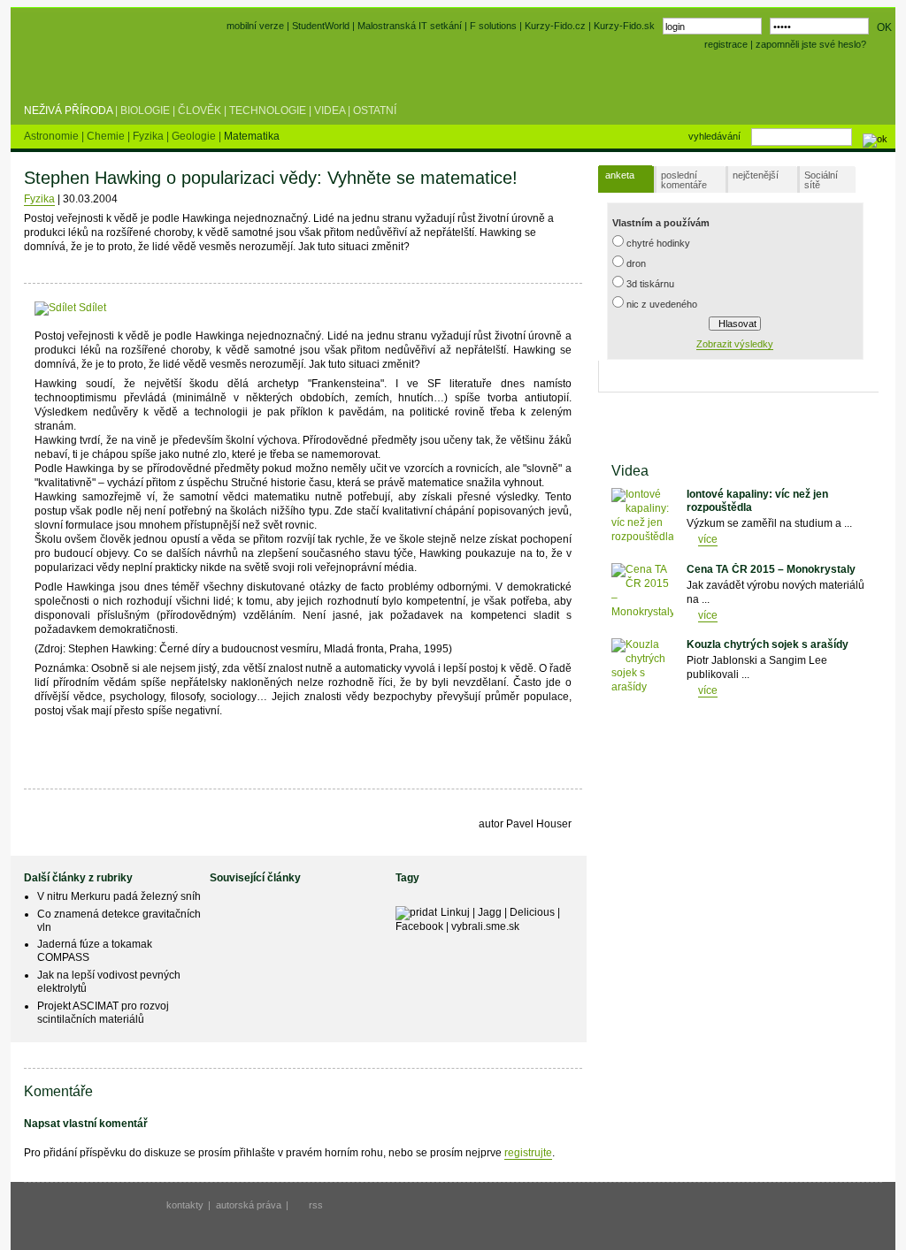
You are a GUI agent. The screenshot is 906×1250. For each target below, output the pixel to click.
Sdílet (91, 307)
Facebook (419, 926)
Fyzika (149, 136)
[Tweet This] (134, 307)
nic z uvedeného (661, 304)
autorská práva (248, 1205)
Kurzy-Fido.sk (624, 25)
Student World (71, 69)
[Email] (215, 307)
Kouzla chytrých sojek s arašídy (767, 644)
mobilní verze (255, 25)
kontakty (184, 1205)
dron (636, 263)
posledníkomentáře (684, 180)
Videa (329, 110)
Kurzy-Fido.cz (556, 25)
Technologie (267, 110)
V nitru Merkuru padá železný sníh (119, 896)
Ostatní (374, 110)
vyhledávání (714, 136)
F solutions (493, 25)
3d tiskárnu (650, 283)
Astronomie (52, 136)
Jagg (490, 912)
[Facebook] (117, 307)
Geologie (195, 136)
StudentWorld (320, 25)
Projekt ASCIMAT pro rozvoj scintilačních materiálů (103, 1012)
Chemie (107, 136)
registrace (726, 44)
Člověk (199, 110)
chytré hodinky (658, 243)
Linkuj (455, 912)
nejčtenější (756, 175)
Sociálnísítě (821, 180)
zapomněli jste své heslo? (811, 44)
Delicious (532, 912)
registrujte (528, 1153)
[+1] (173, 304)
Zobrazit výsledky (734, 344)
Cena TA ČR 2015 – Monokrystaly (771, 569)
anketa (619, 175)
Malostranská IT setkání (409, 25)
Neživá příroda (68, 110)
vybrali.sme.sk (485, 926)
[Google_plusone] (173, 307)
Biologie (145, 110)
